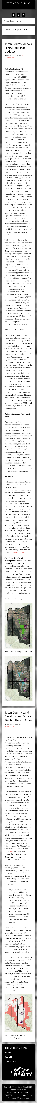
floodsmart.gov (18, 552)
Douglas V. (9, 1052)
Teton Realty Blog (18, 3)
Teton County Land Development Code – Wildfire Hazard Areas (18, 716)
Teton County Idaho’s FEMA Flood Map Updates (18, 47)
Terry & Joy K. (10, 1061)
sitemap (16, 1095)
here (11, 851)
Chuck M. (8, 1057)
